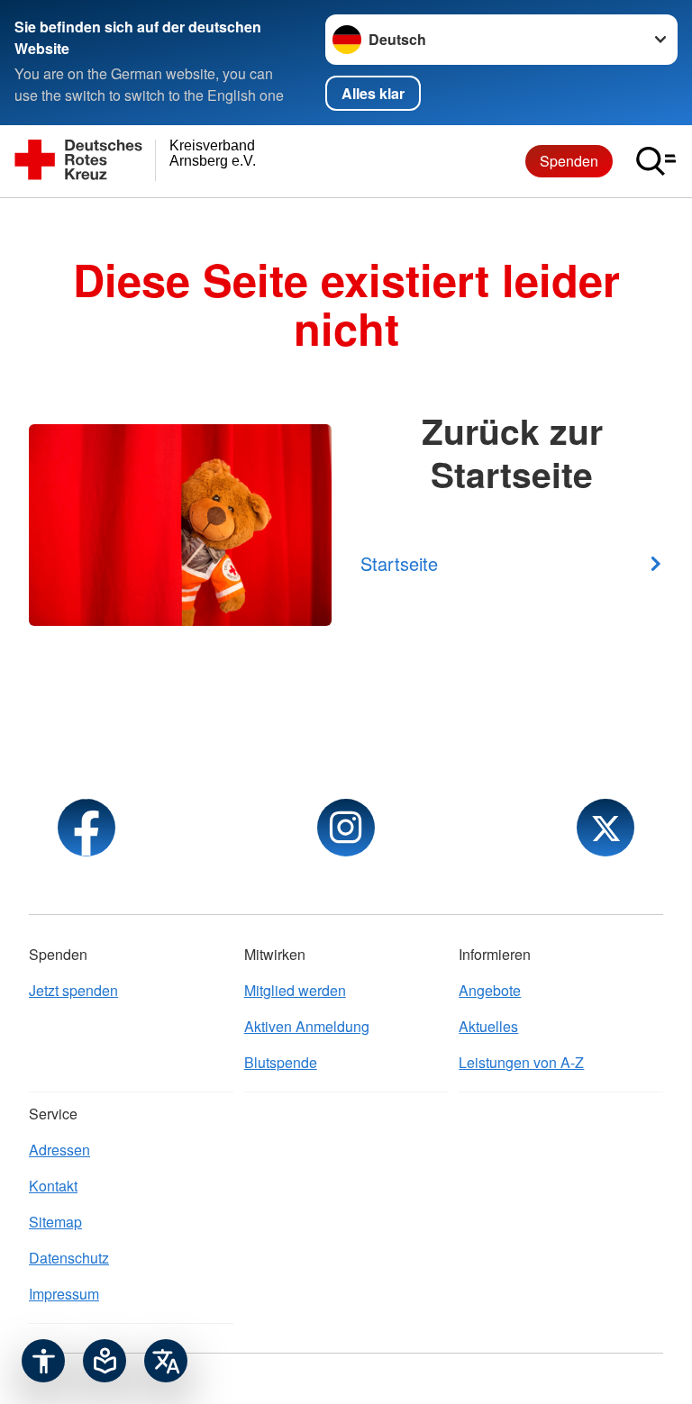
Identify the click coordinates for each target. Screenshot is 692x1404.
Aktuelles (488, 1026)
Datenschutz (69, 1257)
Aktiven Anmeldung (306, 1026)
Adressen (59, 1149)
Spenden (569, 160)
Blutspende (280, 1062)
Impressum (64, 1293)
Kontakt (53, 1185)
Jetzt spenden (73, 990)
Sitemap (55, 1221)
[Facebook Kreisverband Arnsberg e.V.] (86, 827)
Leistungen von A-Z (521, 1062)
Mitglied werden (295, 990)
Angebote (490, 990)
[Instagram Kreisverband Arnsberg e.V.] (346, 827)
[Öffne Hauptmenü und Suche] (656, 161)
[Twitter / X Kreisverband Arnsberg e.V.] (605, 827)
